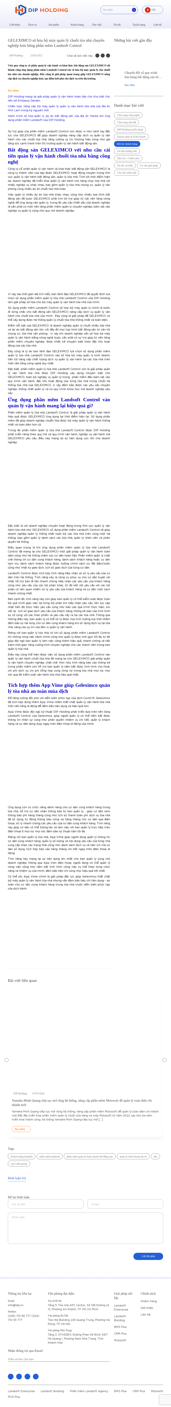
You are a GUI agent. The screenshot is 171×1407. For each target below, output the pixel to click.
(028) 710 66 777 (20, 1313)
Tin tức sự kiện (125, 165)
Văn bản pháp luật (126, 172)
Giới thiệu (15, 24)
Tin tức (117, 24)
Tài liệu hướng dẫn (127, 151)
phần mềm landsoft (50, 1156)
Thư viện (97, 24)
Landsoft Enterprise (21, 1391)
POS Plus (14, 1396)
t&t (155, 1156)
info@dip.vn (15, 1305)
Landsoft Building (52, 1391)
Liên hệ (157, 24)
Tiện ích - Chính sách (128, 158)
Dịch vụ (32, 24)
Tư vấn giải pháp (149, 165)
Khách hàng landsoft (22, 1156)
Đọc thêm (130, 85)
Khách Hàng (149, 1301)
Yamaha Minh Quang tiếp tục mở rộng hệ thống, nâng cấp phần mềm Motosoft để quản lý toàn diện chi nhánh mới (82, 1103)
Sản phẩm (53, 24)
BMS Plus (120, 1326)
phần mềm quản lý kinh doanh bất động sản (90, 1156)
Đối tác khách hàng (127, 144)
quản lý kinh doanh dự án (133, 1156)
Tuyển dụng (139, 24)
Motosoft (120, 1340)
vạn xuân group (19, 1163)
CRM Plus (120, 1333)
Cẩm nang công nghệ (128, 115)
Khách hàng (77, 24)
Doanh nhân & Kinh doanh (131, 136)
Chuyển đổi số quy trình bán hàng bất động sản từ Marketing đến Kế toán (141, 75)
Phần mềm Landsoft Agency (89, 1391)
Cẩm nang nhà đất (126, 122)
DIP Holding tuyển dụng (130, 129)
